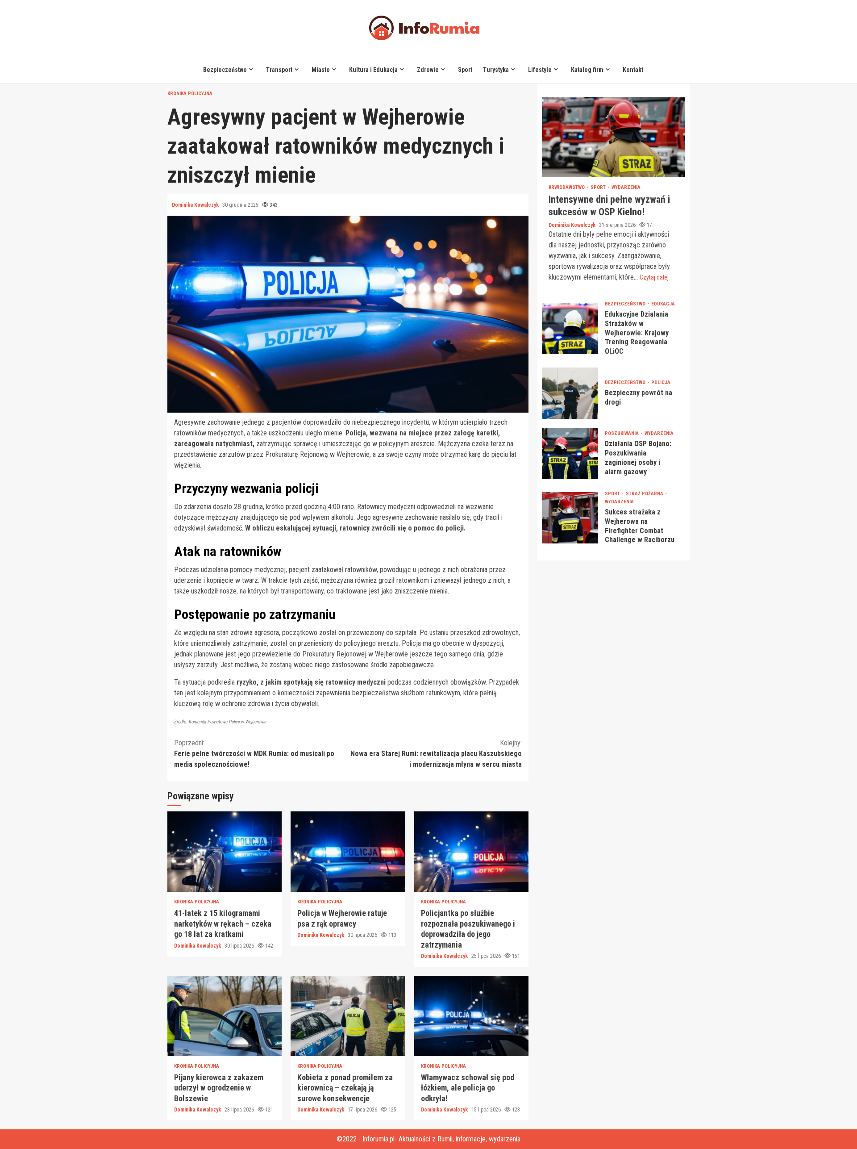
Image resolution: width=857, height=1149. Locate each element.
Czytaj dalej (654, 277)
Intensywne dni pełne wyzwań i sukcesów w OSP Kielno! (613, 137)
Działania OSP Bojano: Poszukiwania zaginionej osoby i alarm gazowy (570, 453)
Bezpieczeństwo (225, 69)
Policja (660, 382)
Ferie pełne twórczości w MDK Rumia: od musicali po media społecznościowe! (254, 754)
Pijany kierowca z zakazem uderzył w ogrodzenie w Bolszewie (224, 1016)
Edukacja (663, 303)
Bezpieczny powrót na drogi (570, 393)
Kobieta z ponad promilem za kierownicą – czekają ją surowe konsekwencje (348, 1016)
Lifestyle (540, 69)
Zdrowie (428, 69)
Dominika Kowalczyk (196, 205)
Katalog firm (587, 69)
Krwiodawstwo (567, 187)
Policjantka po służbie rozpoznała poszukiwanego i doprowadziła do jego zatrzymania (471, 851)
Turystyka (496, 69)
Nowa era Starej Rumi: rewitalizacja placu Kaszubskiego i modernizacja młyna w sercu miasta (436, 754)
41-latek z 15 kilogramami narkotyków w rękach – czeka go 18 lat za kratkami (224, 851)
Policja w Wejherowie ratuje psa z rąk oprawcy (348, 851)
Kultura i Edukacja (373, 69)
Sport (465, 69)
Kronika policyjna (189, 93)
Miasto (321, 69)
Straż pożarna (645, 493)
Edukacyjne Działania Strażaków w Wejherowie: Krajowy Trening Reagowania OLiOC (570, 328)
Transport (279, 69)
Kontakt (633, 69)
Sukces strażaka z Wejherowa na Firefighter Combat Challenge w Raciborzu (570, 517)
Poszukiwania (622, 433)
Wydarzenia (626, 187)
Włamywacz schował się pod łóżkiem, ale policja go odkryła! (471, 1016)
